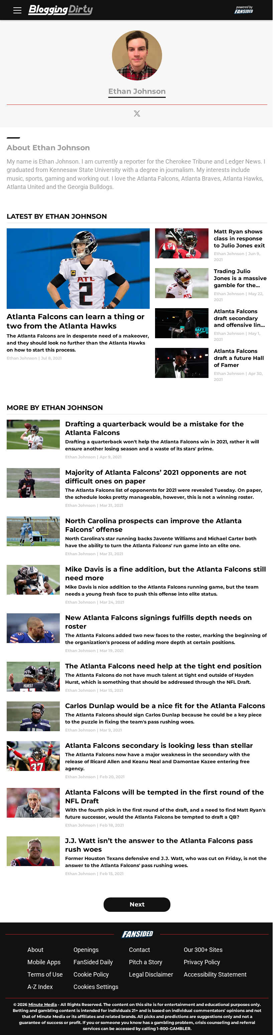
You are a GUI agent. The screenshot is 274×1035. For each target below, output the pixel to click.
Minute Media (42, 1004)
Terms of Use (45, 974)
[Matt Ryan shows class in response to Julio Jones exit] (211, 245)
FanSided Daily (93, 962)
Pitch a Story (145, 962)
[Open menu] (17, 10)
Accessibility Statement (215, 974)
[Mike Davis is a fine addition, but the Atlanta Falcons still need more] (137, 585)
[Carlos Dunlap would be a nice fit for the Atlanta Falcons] (137, 717)
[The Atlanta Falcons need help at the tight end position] (137, 677)
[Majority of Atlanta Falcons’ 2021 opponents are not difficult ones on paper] (137, 488)
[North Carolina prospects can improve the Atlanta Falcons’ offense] (137, 536)
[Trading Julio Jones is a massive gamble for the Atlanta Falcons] (211, 285)
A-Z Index (40, 986)
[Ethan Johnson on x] (137, 113)
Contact (139, 949)
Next (137, 904)
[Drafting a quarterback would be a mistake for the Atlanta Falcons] (137, 440)
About (35, 949)
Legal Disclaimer (151, 974)
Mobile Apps (43, 962)
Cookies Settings (96, 986)
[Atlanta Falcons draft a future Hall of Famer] (211, 365)
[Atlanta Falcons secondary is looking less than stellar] (137, 760)
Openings (86, 949)
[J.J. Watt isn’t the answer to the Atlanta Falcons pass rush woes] (137, 856)
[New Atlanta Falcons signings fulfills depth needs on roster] (137, 633)
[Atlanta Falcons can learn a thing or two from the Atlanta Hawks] (78, 294)
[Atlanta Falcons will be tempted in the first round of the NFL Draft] (137, 808)
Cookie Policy (91, 974)
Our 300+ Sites (203, 949)
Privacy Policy (202, 962)
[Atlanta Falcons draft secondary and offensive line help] (211, 325)
